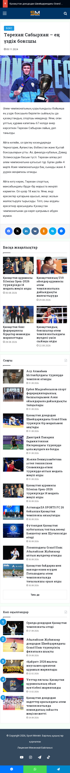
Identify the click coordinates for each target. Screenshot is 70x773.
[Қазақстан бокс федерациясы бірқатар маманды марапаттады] (18, 314)
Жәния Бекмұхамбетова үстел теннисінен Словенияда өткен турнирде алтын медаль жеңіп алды (44, 467)
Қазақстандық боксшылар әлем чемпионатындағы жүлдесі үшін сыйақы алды (51, 334)
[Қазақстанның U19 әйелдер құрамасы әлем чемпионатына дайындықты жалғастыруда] (52, 265)
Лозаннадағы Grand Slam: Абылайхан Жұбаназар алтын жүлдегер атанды (44, 551)
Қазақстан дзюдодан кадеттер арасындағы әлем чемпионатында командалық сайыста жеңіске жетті (46, 705)
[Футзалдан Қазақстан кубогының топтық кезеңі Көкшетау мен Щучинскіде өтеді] (13, 531)
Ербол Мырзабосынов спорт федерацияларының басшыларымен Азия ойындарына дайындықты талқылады (46, 397)
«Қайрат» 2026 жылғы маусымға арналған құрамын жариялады (41, 665)
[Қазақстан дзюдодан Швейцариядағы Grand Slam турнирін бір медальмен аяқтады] (13, 420)
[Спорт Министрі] (35, 13)
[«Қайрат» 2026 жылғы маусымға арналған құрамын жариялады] (13, 667)
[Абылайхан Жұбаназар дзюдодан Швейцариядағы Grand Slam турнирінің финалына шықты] (13, 645)
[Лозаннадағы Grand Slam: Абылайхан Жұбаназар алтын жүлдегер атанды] (13, 553)
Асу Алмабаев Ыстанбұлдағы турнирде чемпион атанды (44, 375)
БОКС (9, 28)
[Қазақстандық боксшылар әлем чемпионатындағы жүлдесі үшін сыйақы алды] (52, 314)
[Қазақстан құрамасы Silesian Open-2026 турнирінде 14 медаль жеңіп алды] (18, 265)
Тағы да (35, 594)
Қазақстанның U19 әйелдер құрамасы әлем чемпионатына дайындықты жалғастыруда (50, 286)
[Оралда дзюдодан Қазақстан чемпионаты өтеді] (13, 628)
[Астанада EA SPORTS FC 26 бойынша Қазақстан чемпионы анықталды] (13, 513)
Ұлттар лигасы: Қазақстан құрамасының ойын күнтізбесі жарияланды (45, 683)
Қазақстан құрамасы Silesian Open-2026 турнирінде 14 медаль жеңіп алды (18, 283)
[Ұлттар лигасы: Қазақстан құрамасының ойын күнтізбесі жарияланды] (13, 685)
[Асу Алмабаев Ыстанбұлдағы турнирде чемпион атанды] (13, 376)
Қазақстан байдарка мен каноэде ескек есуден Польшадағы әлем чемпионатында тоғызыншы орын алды (44, 573)
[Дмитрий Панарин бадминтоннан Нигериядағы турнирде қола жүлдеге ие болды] (13, 442)
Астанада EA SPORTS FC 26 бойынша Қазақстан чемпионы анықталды (45, 511)
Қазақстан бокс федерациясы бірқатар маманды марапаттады (16, 332)
